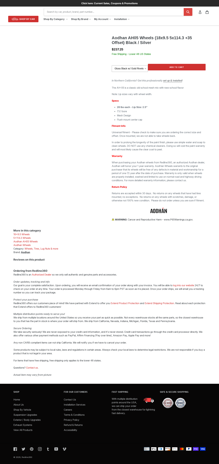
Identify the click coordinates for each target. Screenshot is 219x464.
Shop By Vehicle (22, 409)
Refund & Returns (73, 424)
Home (16, 399)
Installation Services (74, 404)
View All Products (22, 430)
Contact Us (70, 399)
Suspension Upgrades (25, 414)
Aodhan (25, 252)
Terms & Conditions (74, 414)
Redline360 (27, 457)
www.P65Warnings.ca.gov (178, 219)
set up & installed (172, 80)
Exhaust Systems (22, 424)
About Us (18, 404)
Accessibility (70, 430)
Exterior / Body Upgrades (27, 419)
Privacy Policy (71, 419)
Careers (68, 409)
